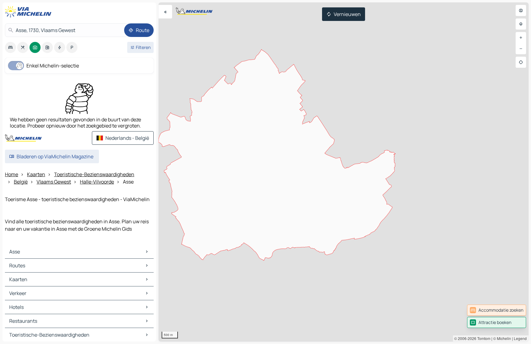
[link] (496, 310)
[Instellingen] (521, 24)
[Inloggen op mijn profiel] (521, 10)
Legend (520, 338)
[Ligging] (521, 62)
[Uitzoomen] (521, 48)
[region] (344, 172)
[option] (10, 47)
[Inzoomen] (521, 37)
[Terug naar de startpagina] (29, 11)
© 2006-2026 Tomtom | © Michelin (482, 338)
